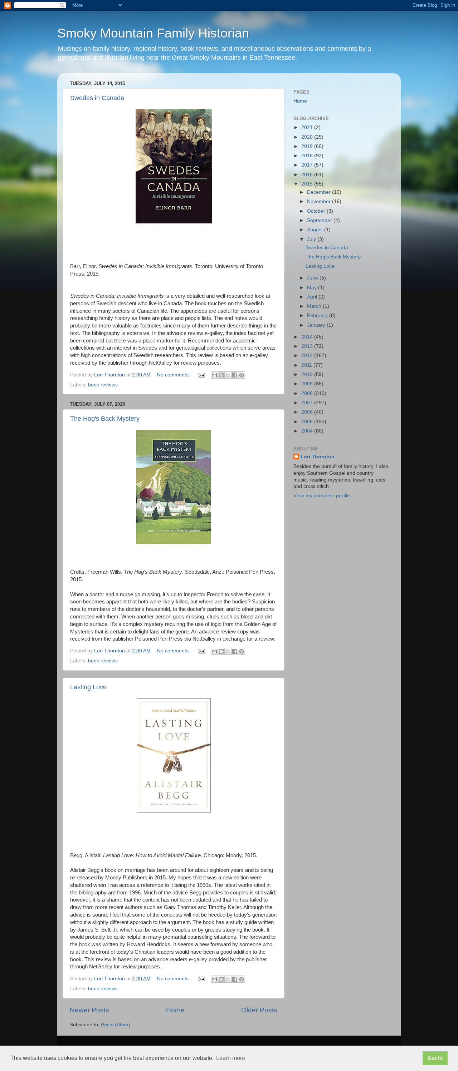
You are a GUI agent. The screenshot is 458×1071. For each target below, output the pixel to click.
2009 (307, 383)
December (319, 192)
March (315, 306)
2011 (307, 365)
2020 (307, 137)
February (318, 315)
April (312, 297)
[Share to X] (228, 375)
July (312, 239)
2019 (307, 146)
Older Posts (259, 1010)
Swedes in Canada (97, 98)
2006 (307, 412)
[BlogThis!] (221, 375)
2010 (307, 374)
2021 (307, 127)
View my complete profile (321, 495)
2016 (307, 174)
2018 (307, 155)
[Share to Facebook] (234, 375)
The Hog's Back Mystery (105, 418)
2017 (307, 165)
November (319, 201)
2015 (307, 184)
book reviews (103, 385)
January (317, 325)
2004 (307, 431)
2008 (307, 393)
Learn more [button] (230, 1058)
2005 (307, 421)
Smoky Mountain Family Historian (153, 33)
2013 (307, 346)
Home (175, 1010)
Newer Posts (89, 1010)
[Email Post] (201, 374)
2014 (307, 337)
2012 (307, 355)
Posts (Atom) (115, 1024)
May (312, 287)
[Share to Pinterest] (241, 375)
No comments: (174, 374)
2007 (307, 402)
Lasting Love (88, 687)
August (315, 229)
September (320, 220)
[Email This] (214, 375)
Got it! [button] (435, 1058)
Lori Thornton (318, 456)
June (313, 278)
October (317, 211)
